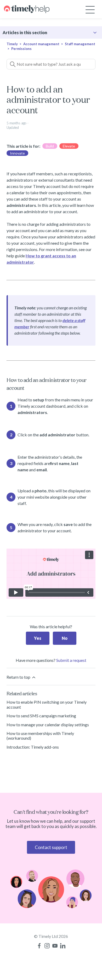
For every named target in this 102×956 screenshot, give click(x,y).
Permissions (21, 49)
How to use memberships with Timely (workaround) (40, 735)
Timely (12, 44)
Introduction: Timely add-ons (33, 746)
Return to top (19, 676)
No (64, 638)
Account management (41, 44)
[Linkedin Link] (62, 946)
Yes (37, 638)
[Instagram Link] (47, 946)
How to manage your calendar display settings (48, 724)
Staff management (80, 44)
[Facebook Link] (39, 946)
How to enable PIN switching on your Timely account (47, 704)
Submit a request (71, 660)
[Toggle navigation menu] (90, 9)
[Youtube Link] (55, 946)
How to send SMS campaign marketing (41, 715)
